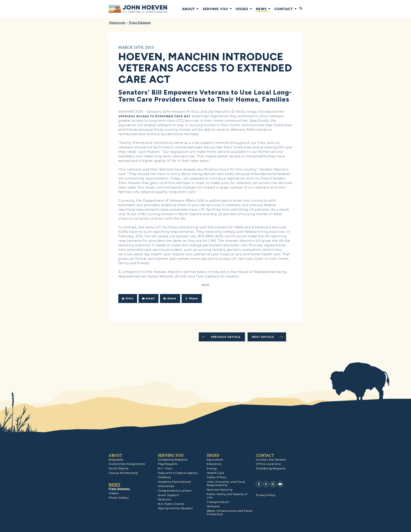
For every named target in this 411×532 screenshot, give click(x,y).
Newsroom (117, 22)
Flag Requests (168, 464)
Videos (114, 493)
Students (164, 477)
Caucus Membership (123, 473)
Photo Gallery (119, 497)
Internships (166, 486)
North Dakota (119, 468)
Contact (283, 9)
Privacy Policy (265, 495)
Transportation (218, 502)
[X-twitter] (266, 484)
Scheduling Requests (173, 459)
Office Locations (268, 464)
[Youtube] (280, 484)
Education (214, 464)
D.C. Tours (165, 468)
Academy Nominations (174, 482)
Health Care (215, 473)
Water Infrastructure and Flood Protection (229, 512)
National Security (219, 489)
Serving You (215, 9)
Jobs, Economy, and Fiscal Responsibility (226, 483)
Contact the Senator (271, 459)
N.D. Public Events (171, 504)
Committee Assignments (127, 464)
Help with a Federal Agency (178, 473)
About (188, 9)
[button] (127, 298)
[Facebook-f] (259, 484)
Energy (212, 468)
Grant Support (168, 495)
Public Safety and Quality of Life (227, 495)
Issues (242, 9)
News (261, 9)
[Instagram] (273, 484)
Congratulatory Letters (175, 490)
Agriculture (215, 459)
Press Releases (140, 22)
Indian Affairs (217, 477)
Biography (116, 459)
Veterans (164, 499)
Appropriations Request (175, 508)
